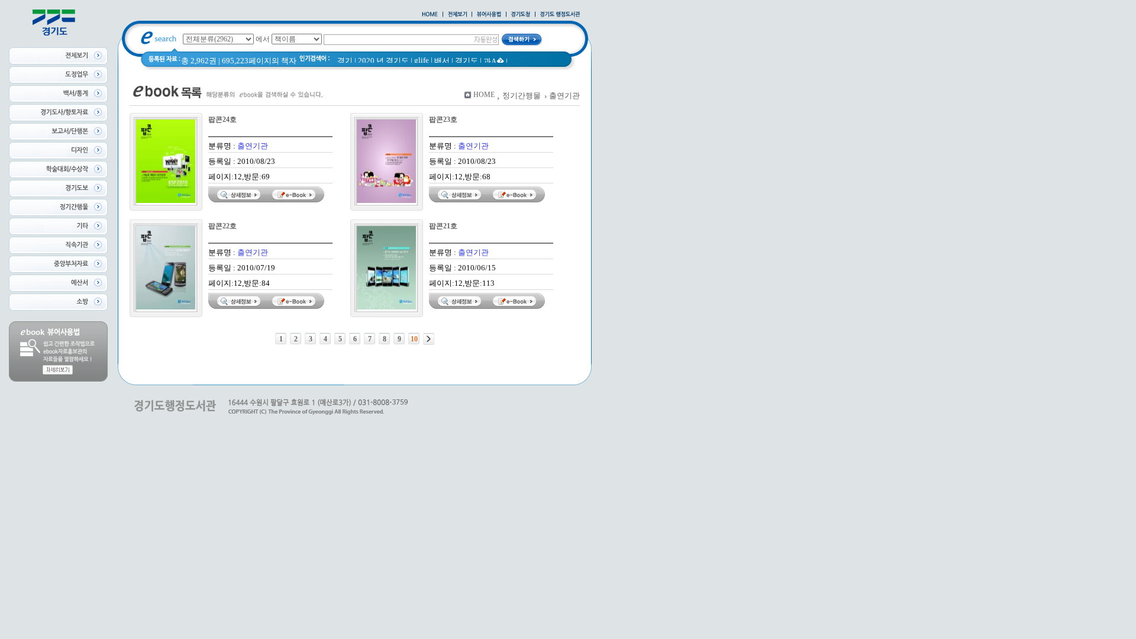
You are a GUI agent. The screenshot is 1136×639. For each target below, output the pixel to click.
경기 (345, 60)
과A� (493, 61)
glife (421, 60)
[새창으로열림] (520, 15)
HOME (484, 95)
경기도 (466, 60)
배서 (442, 60)
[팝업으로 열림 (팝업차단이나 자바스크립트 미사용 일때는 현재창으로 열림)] (489, 15)
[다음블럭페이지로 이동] (428, 339)
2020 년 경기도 (383, 60)
